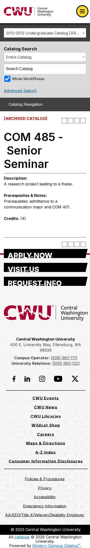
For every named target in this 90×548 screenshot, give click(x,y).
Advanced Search (20, 90)
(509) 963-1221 (66, 363)
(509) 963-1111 (64, 357)
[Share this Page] (70, 120)
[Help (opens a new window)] (83, 120)
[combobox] (45, 33)
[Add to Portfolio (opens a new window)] (64, 120)
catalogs (22, 537)
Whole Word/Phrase (28, 79)
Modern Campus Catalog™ (56, 545)
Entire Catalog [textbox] (18, 57)
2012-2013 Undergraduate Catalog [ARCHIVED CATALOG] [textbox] (46, 33)
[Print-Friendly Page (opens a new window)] (76, 120)
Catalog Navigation (26, 104)
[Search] (81, 69)
